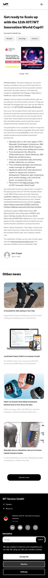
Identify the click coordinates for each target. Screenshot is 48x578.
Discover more (24, 477)
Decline (24, 564)
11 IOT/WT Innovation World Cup (28, 107)
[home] (6, 4)
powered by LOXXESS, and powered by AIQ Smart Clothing (22, 204)
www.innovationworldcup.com (22, 241)
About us (9, 509)
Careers (9, 504)
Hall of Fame (28, 183)
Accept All (24, 557)
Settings (24, 572)
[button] (41, 4)
